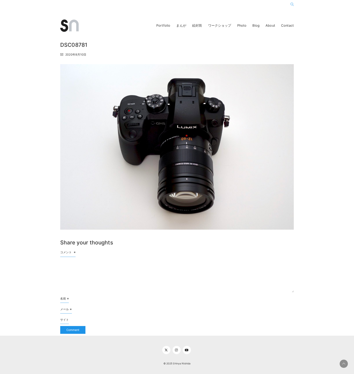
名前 (64, 298)
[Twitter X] (166, 350)
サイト (64, 319)
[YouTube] (187, 350)
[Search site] (292, 5)
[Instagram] (176, 350)
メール (66, 309)
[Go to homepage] (69, 25)
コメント (68, 252)
